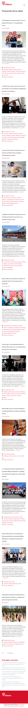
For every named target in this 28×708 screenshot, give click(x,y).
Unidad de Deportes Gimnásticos (10, 139)
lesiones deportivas (16, 135)
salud (19, 583)
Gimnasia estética (15, 393)
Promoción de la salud (9, 67)
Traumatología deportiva (12, 203)
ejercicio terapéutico (20, 642)
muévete (21, 644)
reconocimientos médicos (15, 73)
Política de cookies (19, 706)
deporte (13, 71)
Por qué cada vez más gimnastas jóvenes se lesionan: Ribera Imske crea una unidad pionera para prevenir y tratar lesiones (14, 347)
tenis (3, 457)
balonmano (16, 69)
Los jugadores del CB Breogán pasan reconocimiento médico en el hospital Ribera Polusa (12, 678)
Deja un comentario (8, 77)
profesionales (13, 456)
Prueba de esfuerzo (19, 199)
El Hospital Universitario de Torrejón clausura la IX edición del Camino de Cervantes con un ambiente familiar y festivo (13, 217)
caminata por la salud (7, 520)
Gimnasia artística (13, 133)
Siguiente (11, 653)
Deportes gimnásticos (9, 391)
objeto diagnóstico (13, 583)
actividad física (10, 642)
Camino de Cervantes (9, 262)
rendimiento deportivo (7, 333)
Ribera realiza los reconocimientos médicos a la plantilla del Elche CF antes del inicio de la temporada (13, 281)
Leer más (6, 63)
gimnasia (6, 133)
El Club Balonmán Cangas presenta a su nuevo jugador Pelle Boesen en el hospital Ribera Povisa (13, 23)
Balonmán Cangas (8, 69)
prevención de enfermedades (15, 263)
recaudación (10, 522)
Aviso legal (21, 704)
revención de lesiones (12, 137)
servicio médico (20, 456)
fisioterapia (6, 456)
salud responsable (17, 265)
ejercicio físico (18, 262)
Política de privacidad (9, 706)
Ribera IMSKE (21, 137)
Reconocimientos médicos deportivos (11, 201)
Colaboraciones (7, 325)
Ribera (14, 333)
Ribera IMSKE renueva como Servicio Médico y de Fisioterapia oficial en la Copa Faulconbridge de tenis (13, 411)
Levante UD (13, 197)
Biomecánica (7, 197)
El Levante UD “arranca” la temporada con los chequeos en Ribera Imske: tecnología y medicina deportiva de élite (13, 153)
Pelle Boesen (5, 73)
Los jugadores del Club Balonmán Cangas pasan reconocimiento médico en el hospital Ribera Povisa (14, 664)
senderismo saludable (7, 267)
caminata (22, 518)
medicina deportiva (20, 71)
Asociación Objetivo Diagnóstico (11, 518)
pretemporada (10, 199)
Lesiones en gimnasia (11, 395)
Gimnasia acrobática (20, 391)
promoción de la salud (7, 265)
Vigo (7, 75)
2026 (5, 642)
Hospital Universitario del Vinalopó (16, 327)
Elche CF (6, 327)
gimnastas (8, 135)
